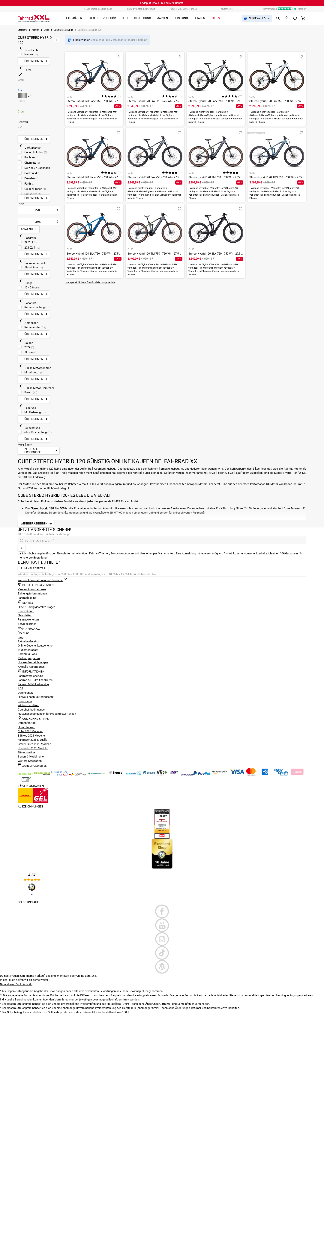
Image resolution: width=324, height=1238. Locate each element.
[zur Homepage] (34, 18)
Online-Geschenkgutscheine (35, 645)
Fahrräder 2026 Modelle (32, 739)
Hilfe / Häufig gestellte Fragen (36, 607)
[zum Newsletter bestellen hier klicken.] (21, 547)
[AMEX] (265, 774)
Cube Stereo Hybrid (63, 30)
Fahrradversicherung (30, 676)
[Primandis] (133, 774)
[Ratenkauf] (281, 774)
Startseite (22, 30)
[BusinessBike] (60, 774)
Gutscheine (226, 9)
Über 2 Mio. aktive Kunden (183, 9)
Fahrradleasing (27, 598)
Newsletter (25, 615)
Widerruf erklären (28, 705)
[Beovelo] (162, 774)
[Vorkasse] (26, 781)
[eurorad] (187, 774)
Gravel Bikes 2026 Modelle (34, 744)
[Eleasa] (116, 774)
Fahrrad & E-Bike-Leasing (33, 684)
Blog (20, 637)
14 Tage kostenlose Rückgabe (97, 9)
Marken (35, 30)
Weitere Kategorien (30, 761)
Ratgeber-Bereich (28, 641)
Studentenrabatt (28, 650)
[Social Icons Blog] (162, 967)
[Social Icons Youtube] (162, 925)
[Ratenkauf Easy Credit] (297, 774)
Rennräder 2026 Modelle (33, 748)
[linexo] (174, 774)
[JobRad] (26, 774)
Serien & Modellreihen (31, 756)
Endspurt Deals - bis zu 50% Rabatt (161, 3)
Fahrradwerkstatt (28, 619)
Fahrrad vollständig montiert (140, 9)
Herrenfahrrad (26, 727)
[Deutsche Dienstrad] (77, 774)
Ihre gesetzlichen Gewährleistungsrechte (90, 282)
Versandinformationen (32, 589)
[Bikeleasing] (42, 774)
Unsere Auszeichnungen (33, 662)
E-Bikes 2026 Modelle (31, 735)
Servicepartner (27, 624)
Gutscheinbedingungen (32, 709)
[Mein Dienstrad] (96, 774)
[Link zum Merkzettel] (295, 18)
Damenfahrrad (26, 723)
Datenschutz (25, 692)
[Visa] (237, 774)
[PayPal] (202, 774)
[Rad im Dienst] (149, 774)
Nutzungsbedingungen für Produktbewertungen (47, 713)
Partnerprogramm (29, 658)
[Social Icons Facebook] (162, 911)
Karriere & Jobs (27, 654)
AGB (20, 688)
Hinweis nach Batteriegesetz (35, 697)
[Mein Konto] (286, 18)
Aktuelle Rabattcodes (31, 666)
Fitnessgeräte (26, 752)
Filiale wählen (82, 40)
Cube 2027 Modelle (30, 731)
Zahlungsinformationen (32, 593)
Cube (46, 30)
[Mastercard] (251, 774)
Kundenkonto (26, 611)
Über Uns (23, 633)
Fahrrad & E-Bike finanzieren (35, 680)
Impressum (25, 701)
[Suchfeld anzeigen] (278, 18)
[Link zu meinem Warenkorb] (303, 18)
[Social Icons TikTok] (162, 953)
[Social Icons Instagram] (162, 939)
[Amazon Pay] (220, 774)
